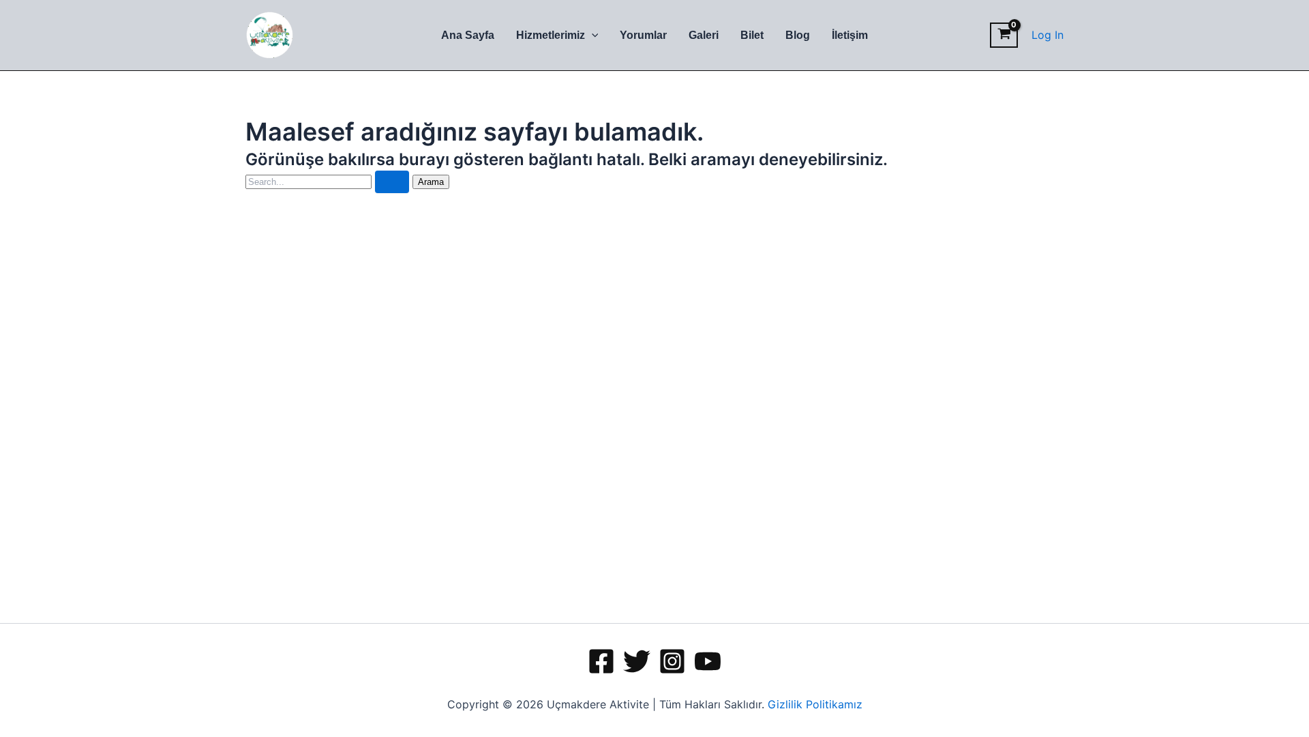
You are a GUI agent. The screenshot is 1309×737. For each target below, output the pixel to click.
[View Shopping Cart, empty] (1004, 35)
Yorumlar (643, 35)
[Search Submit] (392, 182)
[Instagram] (672, 661)
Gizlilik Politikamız (815, 704)
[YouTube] (707, 661)
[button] (592, 35)
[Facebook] (601, 661)
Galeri (704, 35)
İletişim (850, 35)
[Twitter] (636, 661)
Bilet (752, 35)
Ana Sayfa (467, 35)
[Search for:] (328, 181)
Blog (797, 35)
